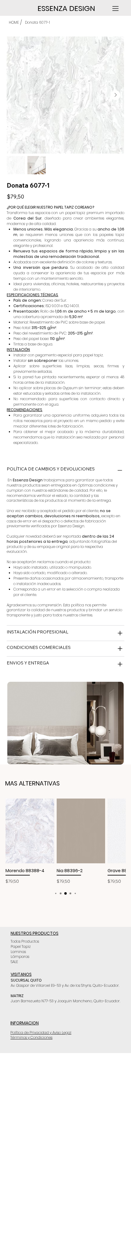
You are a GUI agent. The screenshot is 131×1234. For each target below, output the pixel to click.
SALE (14, 961)
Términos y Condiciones (31, 1037)
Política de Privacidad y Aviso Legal (40, 1032)
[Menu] (116, 8)
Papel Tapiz (21, 946)
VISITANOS (21, 974)
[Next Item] (115, 95)
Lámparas (20, 956)
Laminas (18, 951)
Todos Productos (25, 941)
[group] (65, 841)
